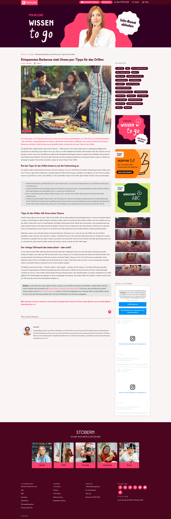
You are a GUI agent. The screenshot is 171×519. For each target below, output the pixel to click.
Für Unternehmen (91, 490)
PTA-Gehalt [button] (142, 95)
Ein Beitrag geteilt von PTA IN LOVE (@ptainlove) (132, 364)
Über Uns (88, 493)
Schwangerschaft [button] (134, 103)
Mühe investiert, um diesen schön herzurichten (63, 288)
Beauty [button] (135, 72)
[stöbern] (42, 455)
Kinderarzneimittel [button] (124, 92)
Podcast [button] (131, 95)
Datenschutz (24, 500)
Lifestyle (31, 54)
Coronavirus (57, 486)
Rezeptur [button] (120, 103)
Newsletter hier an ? (28, 304)
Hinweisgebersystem (27, 504)
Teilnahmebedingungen (93, 486)
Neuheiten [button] (120, 95)
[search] (135, 2)
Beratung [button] (120, 76)
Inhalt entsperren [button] (133, 304)
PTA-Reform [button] (121, 99)
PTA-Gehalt (56, 493)
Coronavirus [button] (121, 80)
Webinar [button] (128, 107)
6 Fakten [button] (119, 68)
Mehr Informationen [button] (132, 300)
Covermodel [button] (135, 80)
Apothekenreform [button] (139, 68)
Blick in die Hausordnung (47, 291)
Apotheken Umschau (91, 2)
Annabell (39, 63)
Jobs (22, 490)
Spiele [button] (119, 107)
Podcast (55, 490)
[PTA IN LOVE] (29, 2)
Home (24, 54)
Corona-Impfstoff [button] (134, 76)
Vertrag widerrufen (27, 507)
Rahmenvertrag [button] (135, 99)
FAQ (22, 493)
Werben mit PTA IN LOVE (93, 497)
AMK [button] (127, 68)
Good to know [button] (133, 84)
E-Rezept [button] (120, 84)
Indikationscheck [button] (123, 88)
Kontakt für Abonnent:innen (29, 486)
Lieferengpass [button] (141, 92)
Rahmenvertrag (58, 497)
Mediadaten (106, 2)
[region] (85, 25)
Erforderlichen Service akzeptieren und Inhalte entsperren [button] (132, 311)
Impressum (24, 497)
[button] (85, 25)
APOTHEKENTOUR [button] (122, 72)
